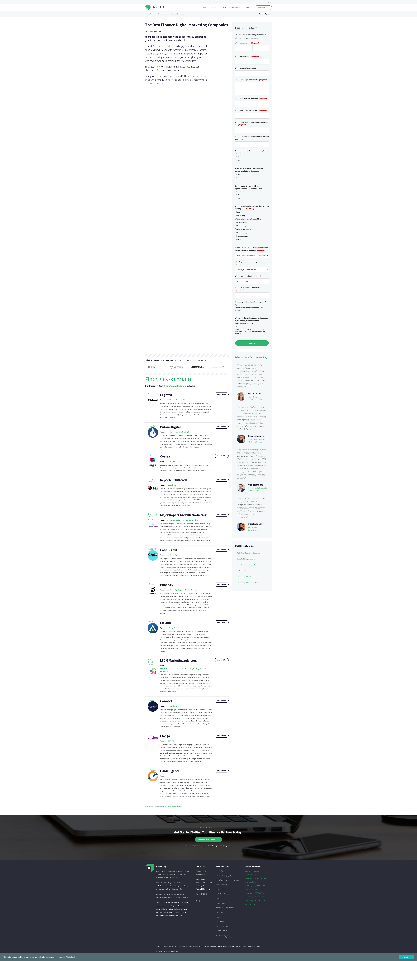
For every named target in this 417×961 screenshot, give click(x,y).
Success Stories (221, 903)
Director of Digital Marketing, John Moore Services (257, 440)
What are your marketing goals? (248, 288)
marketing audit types (167, 915)
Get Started (262, 7)
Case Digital (152, 549)
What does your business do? (251, 99)
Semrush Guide (250, 882)
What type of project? (248, 276)
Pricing (218, 898)
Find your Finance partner (208, 839)
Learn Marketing (221, 884)
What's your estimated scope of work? (250, 263)
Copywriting (241, 226)
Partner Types (264, 14)
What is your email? (247, 56)
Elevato (150, 622)
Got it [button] (406, 957)
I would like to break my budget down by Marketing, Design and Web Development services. (250, 331)
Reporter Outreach (151, 480)
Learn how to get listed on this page (171, 806)
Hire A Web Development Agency (227, 880)
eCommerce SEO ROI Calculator (256, 893)
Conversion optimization (246, 233)
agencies (182, 912)
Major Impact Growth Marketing (152, 516)
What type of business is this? (251, 110)
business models (167, 909)
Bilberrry (151, 584)
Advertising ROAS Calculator (255, 900)
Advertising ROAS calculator (247, 583)
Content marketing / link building (249, 219)
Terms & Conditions (222, 926)
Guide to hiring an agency (246, 559)
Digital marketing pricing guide (248, 553)
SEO (238, 212)
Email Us (199, 901)
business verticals (180, 909)
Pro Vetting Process (222, 894)
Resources (236, 7)
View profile (221, 394)
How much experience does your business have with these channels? (251, 249)
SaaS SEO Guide (251, 874)
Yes (239, 157)
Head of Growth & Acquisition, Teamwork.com (258, 489)
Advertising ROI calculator (246, 577)
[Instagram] (228, 936)
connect (151, 700)
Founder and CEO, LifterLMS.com (254, 528)
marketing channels (181, 903)
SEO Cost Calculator (252, 889)
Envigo (150, 735)
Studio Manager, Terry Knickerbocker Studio (255, 398)
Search (269, 2)
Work (214, 7)
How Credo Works (222, 889)
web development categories (166, 906)
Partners (218, 917)
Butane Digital (152, 426)
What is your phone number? (246, 68)
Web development (243, 236)
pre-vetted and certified (226, 946)
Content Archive (221, 931)
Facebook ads (242, 222)
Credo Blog (220, 921)
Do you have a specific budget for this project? (249, 309)
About (248, 7)
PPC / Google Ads (243, 216)
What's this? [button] (70, 957)
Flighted (150, 394)
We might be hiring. (203, 889)
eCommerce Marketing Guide (255, 878)
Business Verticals (155, 14)
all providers (168, 903)
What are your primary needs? (251, 80)
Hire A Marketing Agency (224, 875)
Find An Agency (221, 871)
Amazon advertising (244, 229)
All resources (250, 904)
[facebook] (223, 936)
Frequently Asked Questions (225, 908)
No (239, 160)
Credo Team (220, 912)
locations (159, 912)
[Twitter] (218, 936)
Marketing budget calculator (247, 565)
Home (147, 14)
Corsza (150, 455)
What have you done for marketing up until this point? (252, 137)
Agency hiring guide (252, 871)
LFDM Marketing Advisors (151, 662)
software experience (171, 912)
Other (239, 240)
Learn (224, 7)
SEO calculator (242, 571)
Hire (204, 7)
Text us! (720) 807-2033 (202, 895)
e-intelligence (153, 770)
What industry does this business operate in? (251, 123)
